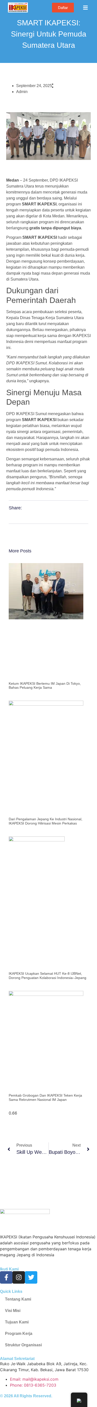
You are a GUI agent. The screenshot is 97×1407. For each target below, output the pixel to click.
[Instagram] (18, 1277)
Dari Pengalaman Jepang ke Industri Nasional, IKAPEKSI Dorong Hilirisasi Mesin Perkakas (45, 821)
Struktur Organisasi (23, 1345)
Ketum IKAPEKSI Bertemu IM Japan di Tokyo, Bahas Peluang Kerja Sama (45, 685)
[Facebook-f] (6, 1277)
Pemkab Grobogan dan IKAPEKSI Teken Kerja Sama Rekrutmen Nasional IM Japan (45, 1097)
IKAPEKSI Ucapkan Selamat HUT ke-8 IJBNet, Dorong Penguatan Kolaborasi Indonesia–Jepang (47, 975)
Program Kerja (18, 1333)
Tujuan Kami (17, 1322)
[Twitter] (31, 1277)
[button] (86, 7)
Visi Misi (12, 1311)
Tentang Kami (18, 1299)
